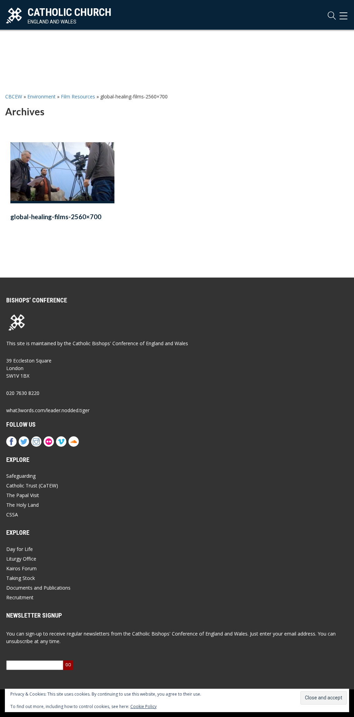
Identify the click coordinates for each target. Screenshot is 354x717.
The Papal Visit (22, 495)
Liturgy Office (21, 558)
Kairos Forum (21, 568)
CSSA (12, 514)
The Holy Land (22, 505)
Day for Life (19, 549)
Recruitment (20, 597)
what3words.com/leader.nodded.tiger (48, 410)
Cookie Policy (143, 706)
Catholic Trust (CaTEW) (32, 485)
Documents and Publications (38, 587)
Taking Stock (20, 578)
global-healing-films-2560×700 (55, 217)
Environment (41, 96)
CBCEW (13, 96)
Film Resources (78, 96)
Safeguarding (21, 476)
